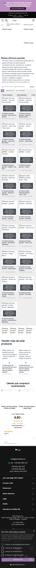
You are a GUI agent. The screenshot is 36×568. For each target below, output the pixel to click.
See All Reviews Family (17, 425)
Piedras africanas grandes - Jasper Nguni (27, 407)
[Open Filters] (2, 90)
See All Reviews (18, 427)
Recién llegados (7, 95)
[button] (18, 565)
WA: (19, 463)
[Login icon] (33, 20)
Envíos (20, 15)
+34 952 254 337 (18, 467)
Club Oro (26, 15)
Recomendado (22, 95)
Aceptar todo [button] (18, 559)
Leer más (32, 86)
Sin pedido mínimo (12, 15)
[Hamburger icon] (2, 20)
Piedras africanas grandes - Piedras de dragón (9, 407)
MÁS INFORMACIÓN (18, 8)
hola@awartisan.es (18, 459)
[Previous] (2, 437)
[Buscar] (6, 20)
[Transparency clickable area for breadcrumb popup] (12, 24)
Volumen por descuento (18, 16)
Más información (6, 540)
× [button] (34, 531)
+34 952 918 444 (18, 469)
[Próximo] (34, 437)
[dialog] (18, 548)
